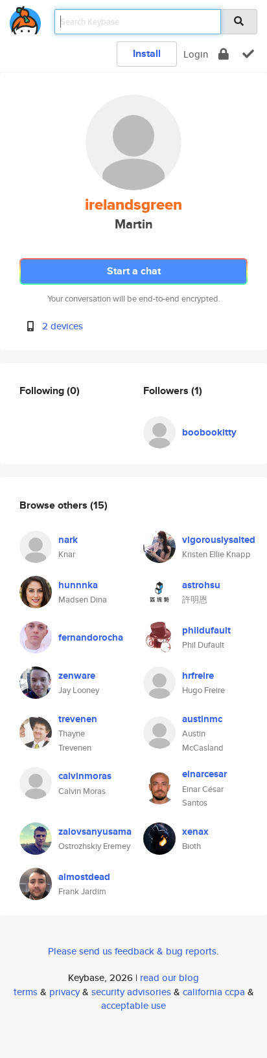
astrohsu (201, 585)
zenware (76, 675)
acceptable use (133, 1005)
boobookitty (209, 432)
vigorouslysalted (218, 540)
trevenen (77, 719)
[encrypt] (223, 54)
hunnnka (78, 585)
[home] (25, 17)
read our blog (169, 977)
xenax (195, 831)
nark (68, 540)
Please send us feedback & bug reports (132, 951)
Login (195, 54)
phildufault (206, 630)
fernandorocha (90, 637)
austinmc (202, 719)
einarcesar (204, 774)
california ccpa (214, 991)
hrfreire (198, 675)
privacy (64, 991)
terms (26, 991)
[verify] (248, 54)
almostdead (84, 877)
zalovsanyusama (95, 831)
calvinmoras (84, 776)
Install (147, 53)
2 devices (62, 326)
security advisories (131, 991)
